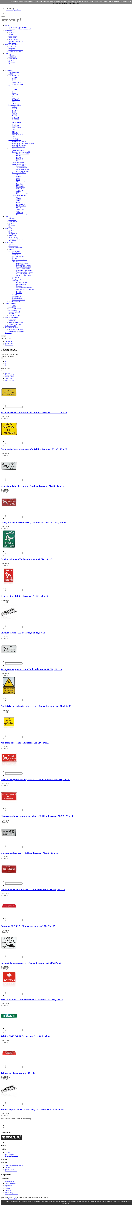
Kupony (7, 1188)
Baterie (11, 74)
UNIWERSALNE (18, 84)
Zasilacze (11, 148)
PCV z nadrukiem (14, 251)
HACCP (19, 293)
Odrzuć (71, 1203)
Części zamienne (14, 72)
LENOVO (15, 98)
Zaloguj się (8, 1190)
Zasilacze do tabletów (19, 173)
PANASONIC (16, 127)
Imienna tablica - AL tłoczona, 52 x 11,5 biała (23, 632)
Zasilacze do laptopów (19, 164)
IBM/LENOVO (17, 82)
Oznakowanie (9, 242)
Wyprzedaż (8, 333)
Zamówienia (8, 1185)
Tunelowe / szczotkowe (16, 329)
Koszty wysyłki (9, 1169)
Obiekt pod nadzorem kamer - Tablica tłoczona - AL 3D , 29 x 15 (33, 889)
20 (5, 361)
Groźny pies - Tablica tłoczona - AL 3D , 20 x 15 (24, 596)
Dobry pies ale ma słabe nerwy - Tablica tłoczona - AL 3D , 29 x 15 (33, 522)
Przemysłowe (13, 36)
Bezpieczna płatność (11, 1171)
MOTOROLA (20, 188)
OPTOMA (15, 126)
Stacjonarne (12, 43)
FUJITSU (15, 94)
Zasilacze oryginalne (22, 171)
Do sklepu (15, 277)
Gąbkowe (11, 55)
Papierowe (12, 48)
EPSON (14, 114)
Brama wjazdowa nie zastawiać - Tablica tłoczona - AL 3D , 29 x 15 (34, 412)
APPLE (14, 77)
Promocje (7, 1152)
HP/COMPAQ (20, 204)
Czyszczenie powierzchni (24, 287)
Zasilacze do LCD (18, 150)
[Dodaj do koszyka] (5, 405)
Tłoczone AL (13, 249)
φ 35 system (12, 307)
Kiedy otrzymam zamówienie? (14, 1165)
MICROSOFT (20, 187)
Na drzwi (15, 258)
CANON (15, 110)
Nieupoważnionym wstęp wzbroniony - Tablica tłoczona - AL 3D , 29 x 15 (37, 816)
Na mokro (12, 62)
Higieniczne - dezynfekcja (16, 331)
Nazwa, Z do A (9, 376)
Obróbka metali (21, 284)
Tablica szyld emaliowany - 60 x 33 (18, 1073)
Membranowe (13, 58)
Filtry (6, 53)
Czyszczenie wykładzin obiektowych (20, 29)
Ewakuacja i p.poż (18, 296)
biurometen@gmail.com (13, 10)
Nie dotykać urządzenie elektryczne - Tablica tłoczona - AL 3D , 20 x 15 (36, 706)
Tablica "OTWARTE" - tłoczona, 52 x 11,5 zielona (26, 1036)
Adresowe (12, 244)
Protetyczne (12, 37)
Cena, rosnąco (9, 378)
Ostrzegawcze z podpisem (24, 270)
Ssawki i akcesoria (10, 303)
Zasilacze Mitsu (21, 166)
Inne (10, 64)
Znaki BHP (15, 261)
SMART (15, 133)
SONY (14, 101)
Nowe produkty (9, 1154)
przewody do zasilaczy (19, 145)
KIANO (18, 183)
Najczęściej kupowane (11, 1156)
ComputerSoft (12, 1199)
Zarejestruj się (9, 1192)
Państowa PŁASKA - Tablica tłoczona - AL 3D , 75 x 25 (28, 926)
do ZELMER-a (13, 310)
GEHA (14, 115)
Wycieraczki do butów (11, 327)
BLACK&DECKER (22, 154)
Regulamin (8, 1167)
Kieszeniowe (12, 57)
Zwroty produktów (10, 1183)
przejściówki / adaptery (19, 141)
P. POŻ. (18, 291)
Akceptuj (124, 1201)
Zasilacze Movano (21, 167)
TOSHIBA (15, 103)
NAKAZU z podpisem (23, 274)
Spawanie (19, 286)
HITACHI (15, 117)
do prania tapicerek (14, 312)
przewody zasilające (18, 147)
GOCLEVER (20, 181)
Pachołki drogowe (14, 301)
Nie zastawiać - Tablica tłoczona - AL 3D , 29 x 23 (25, 742)
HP (13, 81)
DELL (14, 79)
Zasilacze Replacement (23, 169)
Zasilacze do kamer (18, 162)
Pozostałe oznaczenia (18, 300)
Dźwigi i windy (17, 298)
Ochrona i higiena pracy (23, 275)
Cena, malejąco (9, 380)
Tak (3, 336)
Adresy (7, 1187)
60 (5, 365)
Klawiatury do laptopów (16, 86)
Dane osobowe (9, 1182)
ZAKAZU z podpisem (23, 268)
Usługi (7, 25)
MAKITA (19, 161)
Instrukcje (15, 280)
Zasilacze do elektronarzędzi (21, 152)
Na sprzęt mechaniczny (19, 260)
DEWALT (19, 157)
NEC (14, 124)
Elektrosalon (8, 70)
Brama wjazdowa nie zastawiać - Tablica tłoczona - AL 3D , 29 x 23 (34, 449)
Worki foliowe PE (10, 326)
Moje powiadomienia (11, 1194)
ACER (14, 87)
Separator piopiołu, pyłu (16, 41)
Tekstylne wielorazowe (16, 50)
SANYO (15, 129)
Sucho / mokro (13, 39)
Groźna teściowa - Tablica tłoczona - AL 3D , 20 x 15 (26, 559)
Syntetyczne (12, 46)
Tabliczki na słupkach (15, 247)
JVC (13, 121)
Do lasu (14, 294)
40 (5, 363)
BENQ (14, 108)
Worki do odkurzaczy (11, 44)
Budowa (15, 254)
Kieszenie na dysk (14, 75)
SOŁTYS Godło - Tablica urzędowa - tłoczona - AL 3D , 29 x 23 (32, 999)
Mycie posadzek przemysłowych (19, 27)
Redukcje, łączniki (14, 315)
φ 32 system (12, 305)
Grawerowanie (13, 246)
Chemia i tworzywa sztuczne (25, 289)
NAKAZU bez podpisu (23, 267)
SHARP (14, 131)
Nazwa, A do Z (9, 375)
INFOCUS (15, 119)
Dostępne (7, 373)
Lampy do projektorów (16, 105)
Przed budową (16, 253)
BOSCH (19, 155)
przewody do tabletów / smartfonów (23, 143)
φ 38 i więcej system (15, 308)
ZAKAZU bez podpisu (23, 265)
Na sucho (11, 32)
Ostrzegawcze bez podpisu (24, 272)
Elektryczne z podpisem (23, 263)
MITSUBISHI (16, 122)
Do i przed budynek (18, 256)
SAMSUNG (16, 100)
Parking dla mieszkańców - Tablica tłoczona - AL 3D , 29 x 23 (31, 963)
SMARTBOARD (17, 134)
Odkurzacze (8, 30)
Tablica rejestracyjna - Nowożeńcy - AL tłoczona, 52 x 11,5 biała (32, 1109)
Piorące (11, 34)
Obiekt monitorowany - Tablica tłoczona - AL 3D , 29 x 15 (29, 853)
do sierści (11, 314)
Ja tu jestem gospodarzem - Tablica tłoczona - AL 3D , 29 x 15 (31, 669)
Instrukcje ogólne (21, 282)
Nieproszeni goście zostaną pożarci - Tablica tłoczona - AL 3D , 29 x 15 (35, 779)
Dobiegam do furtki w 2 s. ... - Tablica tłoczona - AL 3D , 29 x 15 (32, 486)
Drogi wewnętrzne (18, 279)
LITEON (19, 207)
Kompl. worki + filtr (15, 51)
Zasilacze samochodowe (19, 195)
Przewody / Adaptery (15, 140)
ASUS (14, 91)
